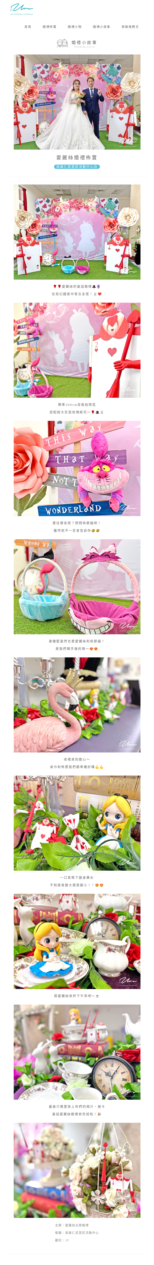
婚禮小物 (75, 26)
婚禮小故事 (101, 26)
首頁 (27, 26)
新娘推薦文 (130, 26)
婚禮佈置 (50, 26)
